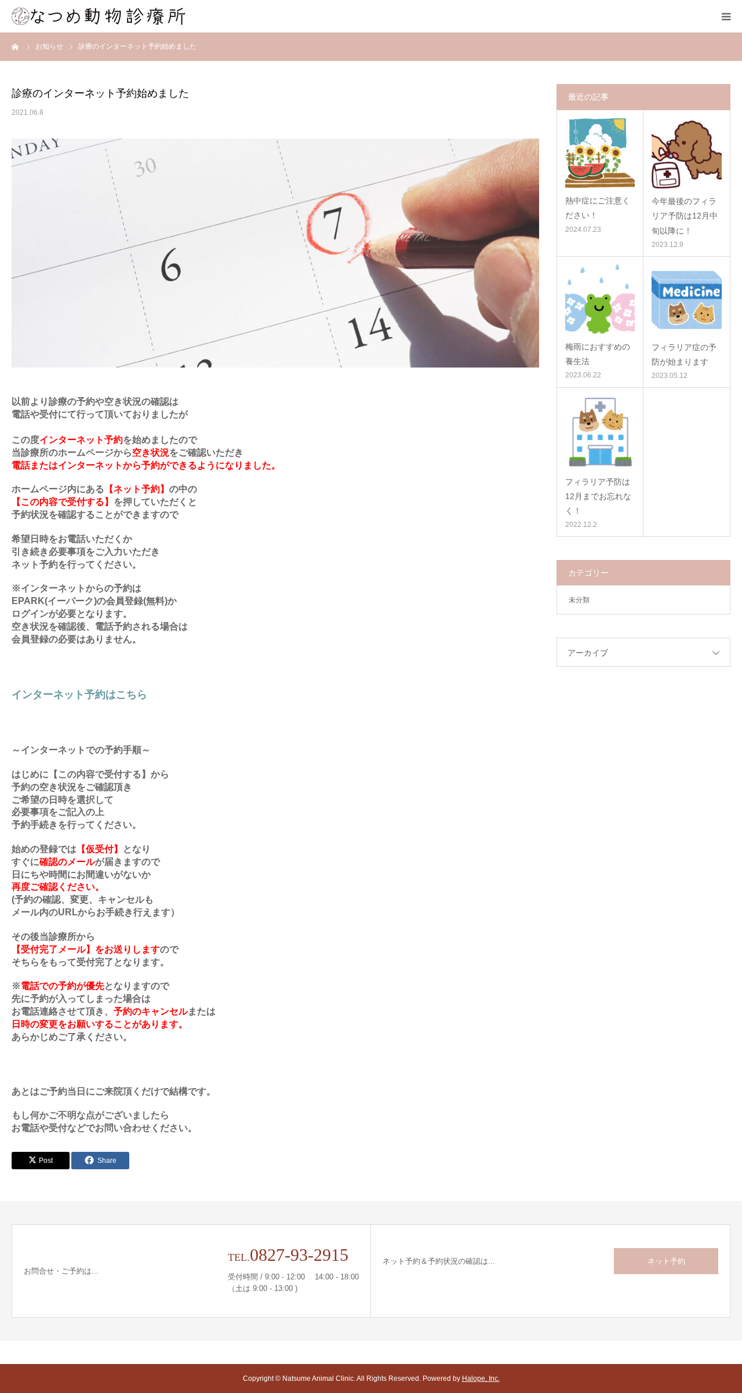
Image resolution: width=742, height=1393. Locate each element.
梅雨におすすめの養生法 (597, 354)
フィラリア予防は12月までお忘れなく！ (598, 496)
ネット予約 (666, 1261)
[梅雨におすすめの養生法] (600, 299)
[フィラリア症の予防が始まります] (687, 299)
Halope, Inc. (481, 1378)
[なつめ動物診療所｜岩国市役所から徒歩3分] (99, 16)
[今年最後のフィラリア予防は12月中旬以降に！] (687, 153)
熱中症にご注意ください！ (597, 208)
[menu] (726, 16)
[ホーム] (16, 46)
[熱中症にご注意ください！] (600, 153)
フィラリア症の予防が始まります (684, 354)
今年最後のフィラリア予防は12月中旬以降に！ (685, 216)
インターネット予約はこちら (79, 694)
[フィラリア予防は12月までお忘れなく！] (600, 432)
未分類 (579, 600)
